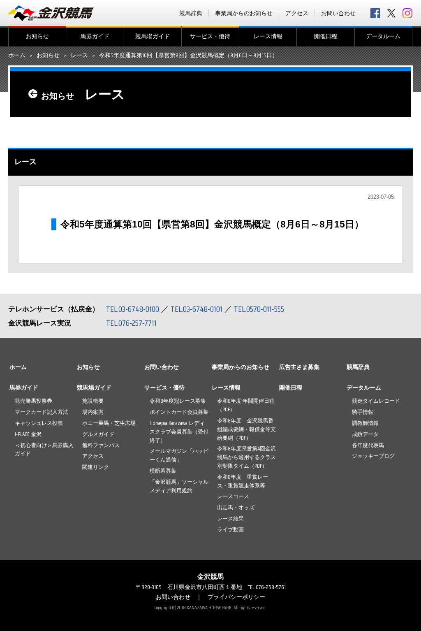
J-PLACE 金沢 (28, 434)
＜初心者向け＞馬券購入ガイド (44, 449)
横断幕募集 (163, 470)
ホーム (16, 55)
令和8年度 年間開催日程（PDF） (246, 405)
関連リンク (95, 467)
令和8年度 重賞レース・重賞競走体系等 (242, 481)
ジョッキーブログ (373, 456)
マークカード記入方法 (41, 412)
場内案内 (93, 412)
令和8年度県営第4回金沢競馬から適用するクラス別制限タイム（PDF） (246, 457)
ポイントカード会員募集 (179, 412)
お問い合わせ (338, 13)
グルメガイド (98, 434)
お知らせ (37, 36)
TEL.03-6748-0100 (132, 309)
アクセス (296, 13)
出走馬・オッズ (235, 507)
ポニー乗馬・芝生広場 (109, 423)
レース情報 (268, 36)
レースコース (233, 496)
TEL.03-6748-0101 (196, 309)
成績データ (365, 434)
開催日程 (325, 36)
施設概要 (93, 401)
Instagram (407, 13)
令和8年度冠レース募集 (178, 401)
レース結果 (230, 518)
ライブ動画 (230, 529)
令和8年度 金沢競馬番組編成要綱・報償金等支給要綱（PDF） (246, 429)
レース (79, 55)
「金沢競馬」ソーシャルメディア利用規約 (179, 486)
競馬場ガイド (152, 36)
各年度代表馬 (368, 445)
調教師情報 (365, 423)
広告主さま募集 (299, 367)
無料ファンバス (101, 445)
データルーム (383, 36)
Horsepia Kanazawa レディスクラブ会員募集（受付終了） (179, 432)
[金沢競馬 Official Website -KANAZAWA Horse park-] (51, 13)
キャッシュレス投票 (39, 423)
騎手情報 (362, 412)
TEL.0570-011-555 (259, 309)
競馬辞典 (190, 13)
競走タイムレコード (376, 401)
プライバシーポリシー (236, 596)
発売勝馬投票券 (33, 401)
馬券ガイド (95, 36)
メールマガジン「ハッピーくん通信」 (179, 455)
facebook (375, 13)
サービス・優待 (210, 36)
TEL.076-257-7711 (131, 322)
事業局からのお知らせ (244, 13)
